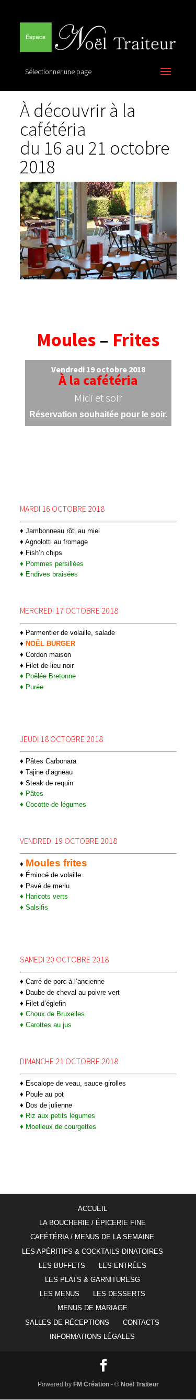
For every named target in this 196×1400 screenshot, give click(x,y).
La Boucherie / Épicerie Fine (92, 1223)
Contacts (141, 1322)
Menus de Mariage (92, 1308)
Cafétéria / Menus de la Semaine (92, 1237)
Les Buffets (62, 1265)
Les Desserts (119, 1294)
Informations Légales (92, 1336)
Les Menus (59, 1294)
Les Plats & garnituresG (92, 1280)
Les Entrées (122, 1265)
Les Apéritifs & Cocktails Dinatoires (92, 1251)
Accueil (92, 1209)
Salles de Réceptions (67, 1322)
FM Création (91, 1384)
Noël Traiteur (140, 1384)
